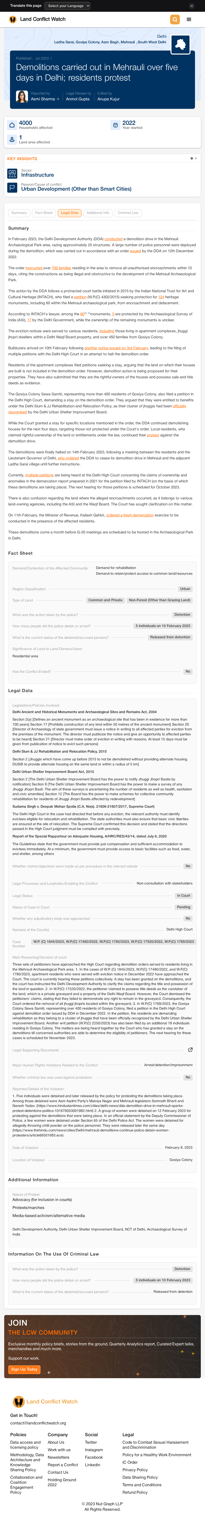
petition (80, 297)
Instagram (94, 1450)
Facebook (94, 1457)
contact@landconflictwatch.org (38, 1423)
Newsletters (58, 1457)
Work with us (59, 1450)
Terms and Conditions (142, 1485)
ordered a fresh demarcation (130, 515)
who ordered (68, 458)
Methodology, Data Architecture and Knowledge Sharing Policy (27, 1462)
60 (82, 314)
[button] (189, 20)
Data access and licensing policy (25, 1445)
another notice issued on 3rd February (116, 348)
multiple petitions (39, 475)
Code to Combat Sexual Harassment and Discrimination (155, 1445)
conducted (113, 239)
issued (135, 251)
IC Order (130, 1462)
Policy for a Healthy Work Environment (156, 1455)
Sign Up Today (24, 1369)
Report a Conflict (63, 1465)
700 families (61, 268)
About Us (56, 1442)
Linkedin (92, 1465)
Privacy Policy (135, 1470)
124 (161, 297)
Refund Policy (135, 1492)
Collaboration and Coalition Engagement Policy (26, 1485)
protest (153, 435)
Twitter (91, 1442)
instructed (34, 268)
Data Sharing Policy (140, 1477)
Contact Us (58, 1472)
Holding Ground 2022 (62, 1482)
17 (29, 320)
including (107, 331)
